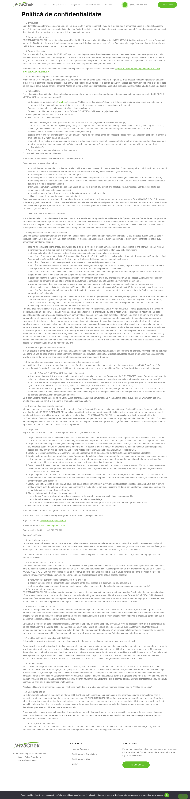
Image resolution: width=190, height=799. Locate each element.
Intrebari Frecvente (93, 5)
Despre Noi (75, 5)
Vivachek (61, 102)
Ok (167, 795)
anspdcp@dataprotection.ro (52, 525)
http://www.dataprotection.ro (53, 520)
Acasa (46, 5)
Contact (108, 5)
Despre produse (59, 5)
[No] (183, 796)
